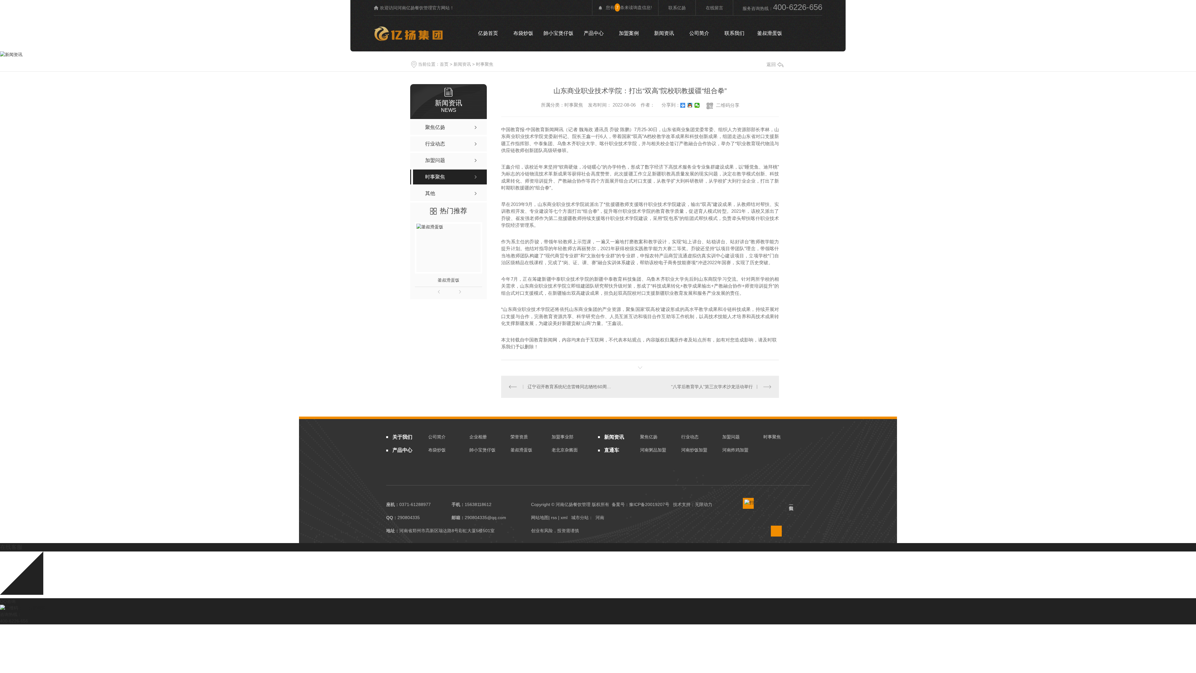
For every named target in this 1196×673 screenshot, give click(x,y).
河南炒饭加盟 (694, 449)
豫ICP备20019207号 (649, 504)
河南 (600, 517)
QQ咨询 (8, 601)
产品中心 (594, 33)
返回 (771, 64)
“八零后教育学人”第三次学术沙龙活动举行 (712, 386)
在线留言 (714, 7)
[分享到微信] (697, 105)
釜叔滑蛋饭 (769, 33)
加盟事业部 (562, 436)
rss (554, 517)
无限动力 (703, 504)
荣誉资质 (519, 436)
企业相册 (478, 436)
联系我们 (734, 33)
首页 (444, 64)
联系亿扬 (677, 7)
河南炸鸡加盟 (735, 449)
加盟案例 (629, 33)
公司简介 (699, 33)
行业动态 (690, 436)
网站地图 (539, 517)
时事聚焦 (484, 64)
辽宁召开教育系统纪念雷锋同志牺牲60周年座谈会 (571, 386)
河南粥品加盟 (653, 449)
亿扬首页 (488, 33)
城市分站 (580, 517)
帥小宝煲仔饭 (558, 33)
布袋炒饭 (523, 33)
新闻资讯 (664, 33)
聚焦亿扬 (648, 436)
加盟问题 (731, 436)
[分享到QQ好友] (690, 105)
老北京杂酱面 (565, 449)
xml (564, 517)
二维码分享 (727, 105)
